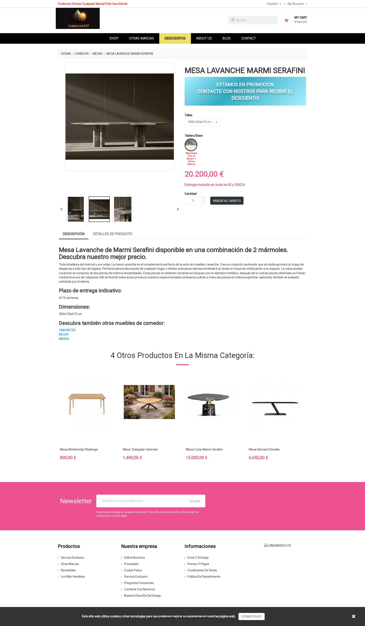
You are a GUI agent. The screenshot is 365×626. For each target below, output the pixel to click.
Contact (248, 38)
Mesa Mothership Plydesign (79, 449)
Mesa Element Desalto (264, 449)
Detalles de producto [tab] (112, 234)
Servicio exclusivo (72, 557)
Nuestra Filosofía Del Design (142, 595)
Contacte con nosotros (139, 589)
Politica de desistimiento (204, 576)
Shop (113, 38)
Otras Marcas (141, 38)
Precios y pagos (198, 564)
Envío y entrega (198, 557)
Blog (226, 38)
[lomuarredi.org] (277, 545)
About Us (204, 38)
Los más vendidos (73, 576)
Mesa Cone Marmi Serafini (204, 449)
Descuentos (175, 38)
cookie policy (251, 616)
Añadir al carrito (227, 201)
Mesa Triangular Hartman (140, 449)
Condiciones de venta (202, 570)
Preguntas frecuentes (139, 583)
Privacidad (131, 564)
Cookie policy (133, 570)
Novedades (68, 570)
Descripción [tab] (73, 234)
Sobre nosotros (134, 557)
